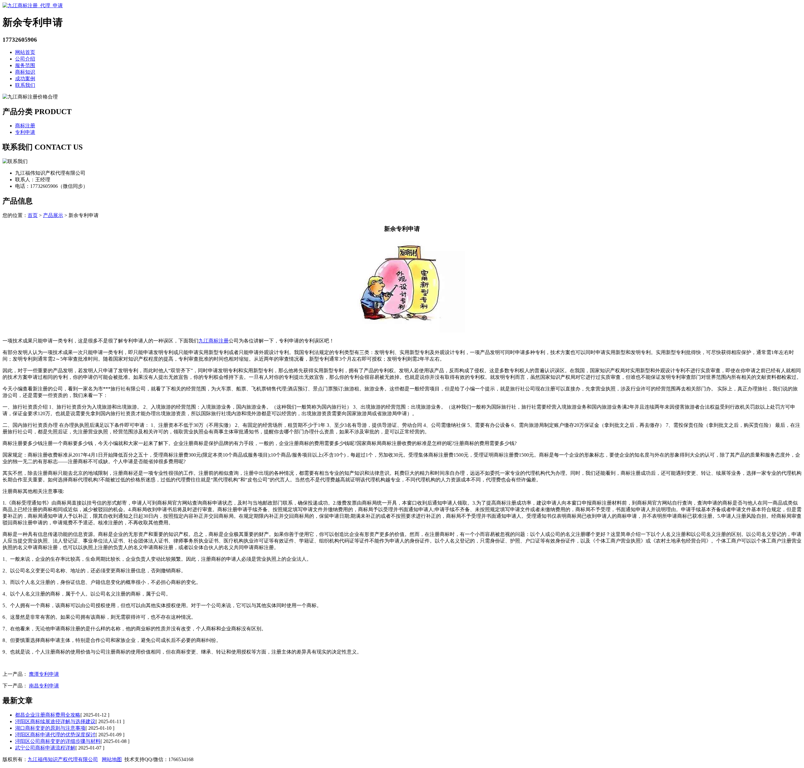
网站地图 (112, 759)
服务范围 (25, 65)
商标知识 (25, 72)
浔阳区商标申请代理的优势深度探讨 (55, 734)
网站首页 (25, 52)
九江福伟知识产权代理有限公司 (63, 759)
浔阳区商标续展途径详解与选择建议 (55, 721)
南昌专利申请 (44, 685)
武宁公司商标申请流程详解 (45, 747)
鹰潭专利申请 (44, 674)
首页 (33, 215)
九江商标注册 (213, 340)
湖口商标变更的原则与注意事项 (50, 728)
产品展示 (53, 215)
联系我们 (25, 85)
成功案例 (25, 78)
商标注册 (25, 125)
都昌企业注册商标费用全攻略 (47, 715)
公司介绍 (25, 58)
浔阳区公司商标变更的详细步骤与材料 (57, 741)
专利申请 (25, 132)
